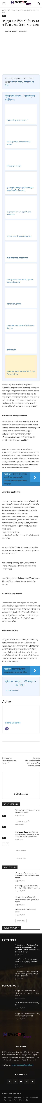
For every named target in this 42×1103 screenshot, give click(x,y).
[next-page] (7, 843)
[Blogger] (9, 1081)
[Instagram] (26, 1081)
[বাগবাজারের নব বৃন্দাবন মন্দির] (8, 824)
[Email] (7, 728)
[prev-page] (3, 843)
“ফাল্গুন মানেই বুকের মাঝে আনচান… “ (17, 120)
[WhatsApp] (28, 37)
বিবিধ (9, 10)
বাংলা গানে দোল (11, 350)
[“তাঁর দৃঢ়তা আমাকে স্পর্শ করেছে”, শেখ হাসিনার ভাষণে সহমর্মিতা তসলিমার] (8, 813)
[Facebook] (12, 37)
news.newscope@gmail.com (22, 1065)
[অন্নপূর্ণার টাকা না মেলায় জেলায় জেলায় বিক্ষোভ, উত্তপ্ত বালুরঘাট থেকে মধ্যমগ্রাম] (8, 1016)
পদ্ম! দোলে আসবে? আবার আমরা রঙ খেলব (19, 236)
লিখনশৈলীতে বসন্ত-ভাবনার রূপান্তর (17, 258)
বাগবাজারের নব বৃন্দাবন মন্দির (22, 821)
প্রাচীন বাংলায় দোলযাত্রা (14, 304)
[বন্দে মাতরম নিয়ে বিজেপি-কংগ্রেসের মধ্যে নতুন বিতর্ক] (8, 1006)
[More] (33, 37)
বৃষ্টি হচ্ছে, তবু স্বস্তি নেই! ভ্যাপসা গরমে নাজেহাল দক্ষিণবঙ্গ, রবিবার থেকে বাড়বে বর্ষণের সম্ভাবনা (27, 875)
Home (4, 10)
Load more (20, 921)
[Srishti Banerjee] (3, 31)
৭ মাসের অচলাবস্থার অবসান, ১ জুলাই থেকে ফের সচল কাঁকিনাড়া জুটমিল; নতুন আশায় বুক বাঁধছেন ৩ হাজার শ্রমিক (26, 973)
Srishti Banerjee (12, 31)
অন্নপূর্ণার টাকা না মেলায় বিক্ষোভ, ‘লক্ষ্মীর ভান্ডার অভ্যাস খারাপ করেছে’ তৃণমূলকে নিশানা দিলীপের (27, 899)
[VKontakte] (32, 1081)
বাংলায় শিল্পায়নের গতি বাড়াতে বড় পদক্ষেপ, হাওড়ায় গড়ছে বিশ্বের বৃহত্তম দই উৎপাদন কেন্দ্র (26, 961)
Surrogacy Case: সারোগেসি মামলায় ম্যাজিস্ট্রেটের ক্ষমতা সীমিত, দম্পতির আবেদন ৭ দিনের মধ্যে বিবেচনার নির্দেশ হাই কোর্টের (27, 834)
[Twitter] (17, 37)
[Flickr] (21, 1081)
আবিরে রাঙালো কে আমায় (14, 166)
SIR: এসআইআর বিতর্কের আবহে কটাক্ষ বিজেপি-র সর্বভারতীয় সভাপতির (32, 763)
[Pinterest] (22, 37)
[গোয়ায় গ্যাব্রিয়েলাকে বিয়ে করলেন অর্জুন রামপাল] (8, 912)
